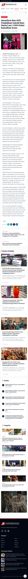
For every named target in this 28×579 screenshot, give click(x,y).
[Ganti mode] (25, 576)
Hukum (11, 8)
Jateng (21, 8)
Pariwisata (16, 546)
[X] (14, 224)
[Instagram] (5, 531)
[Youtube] (8, 531)
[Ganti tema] (25, 4)
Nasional (17, 8)
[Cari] (25, 12)
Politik (7, 8)
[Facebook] (11, 224)
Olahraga (16, 542)
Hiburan (2, 544)
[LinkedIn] (17, 224)
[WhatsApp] (8, 224)
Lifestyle (16, 544)
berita (4, 221)
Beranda (3, 8)
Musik (2, 546)
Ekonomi (3, 542)
